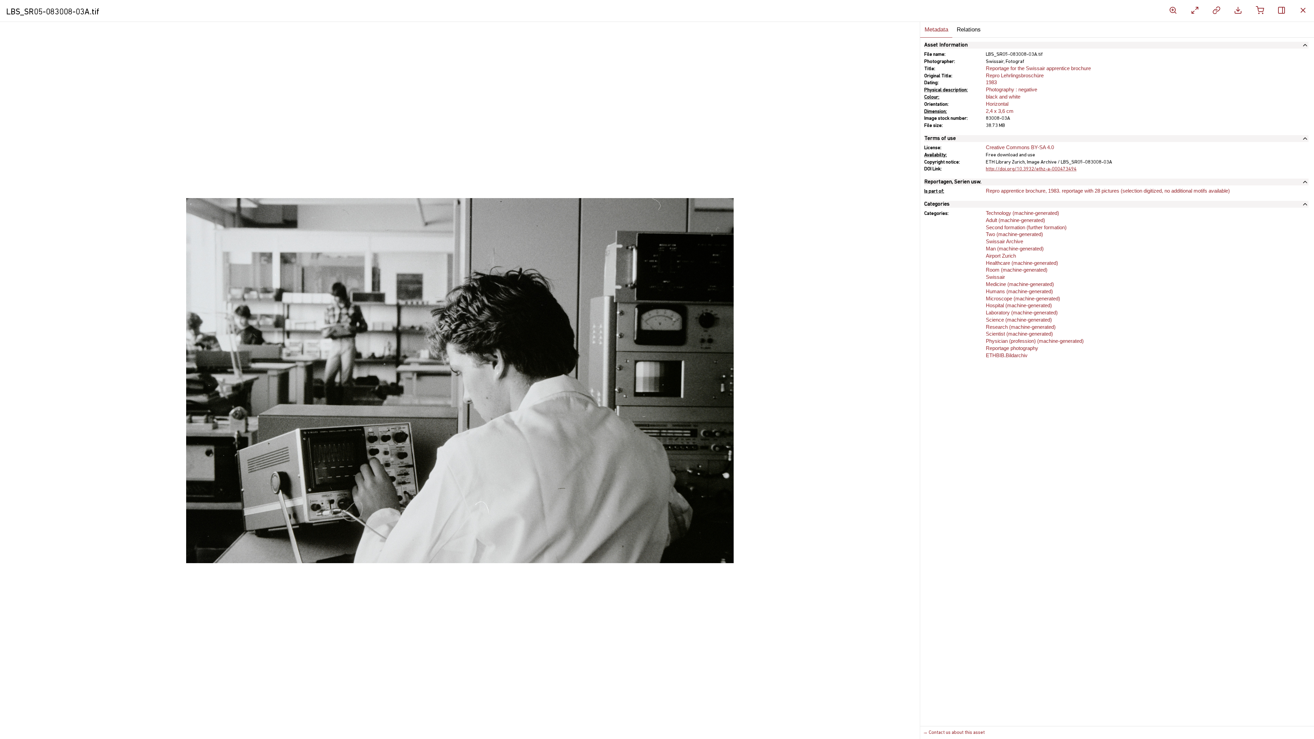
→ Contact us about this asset (954, 732)
